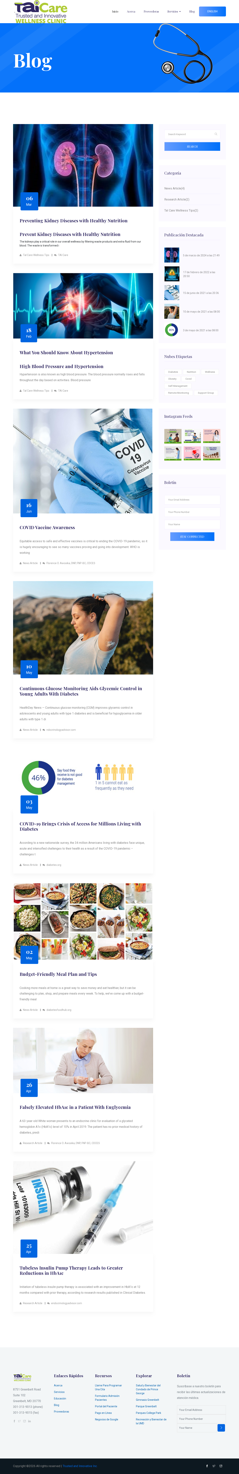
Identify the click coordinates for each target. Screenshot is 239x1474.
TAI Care (63, 255)
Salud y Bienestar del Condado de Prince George (148, 1389)
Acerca (131, 11)
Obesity (172, 378)
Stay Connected (192, 536)
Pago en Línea (103, 1412)
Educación (60, 1398)
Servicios (59, 1391)
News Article (30, 563)
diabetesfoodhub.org (58, 1009)
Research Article (32, 1143)
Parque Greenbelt (146, 1406)
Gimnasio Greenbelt (147, 1399)
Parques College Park (148, 1412)
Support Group (206, 392)
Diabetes (173, 372)
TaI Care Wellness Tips (36, 255)
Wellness (210, 372)
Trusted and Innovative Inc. (80, 1466)
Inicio (115, 11)
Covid (188, 378)
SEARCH (192, 146)
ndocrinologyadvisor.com (61, 729)
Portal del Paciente (106, 1406)
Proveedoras (151, 11)
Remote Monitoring (178, 392)
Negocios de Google (106, 1419)
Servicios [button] (173, 11)
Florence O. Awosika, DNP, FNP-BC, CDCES (70, 563)
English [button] (212, 11)
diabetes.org (53, 864)
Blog (192, 11)
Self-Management (177, 386)
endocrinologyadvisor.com (66, 1303)
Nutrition (191, 372)
